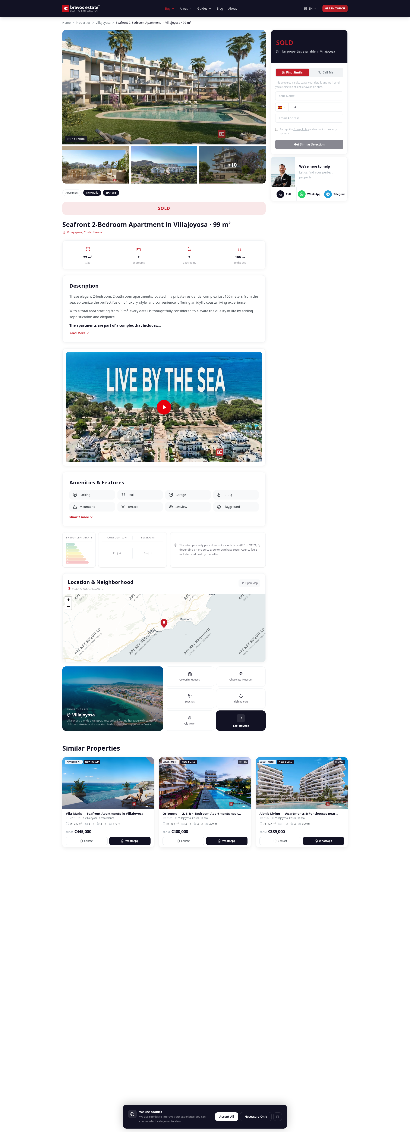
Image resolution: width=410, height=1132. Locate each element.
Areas (184, 8)
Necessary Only (256, 1116)
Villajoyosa (103, 23)
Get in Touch (335, 8)
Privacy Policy (301, 129)
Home (66, 23)
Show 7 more (79, 517)
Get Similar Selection (309, 144)
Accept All (226, 1116)
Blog (220, 8)
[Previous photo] (67, 783)
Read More (77, 333)
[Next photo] (149, 783)
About (232, 8)
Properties (83, 23)
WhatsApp (132, 841)
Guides (202, 8)
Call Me (328, 72)
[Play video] (164, 407)
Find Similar (295, 72)
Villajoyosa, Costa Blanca (84, 232)
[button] (164, 623)
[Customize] (277, 1116)
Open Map (251, 583)
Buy (167, 8)
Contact (88, 841)
